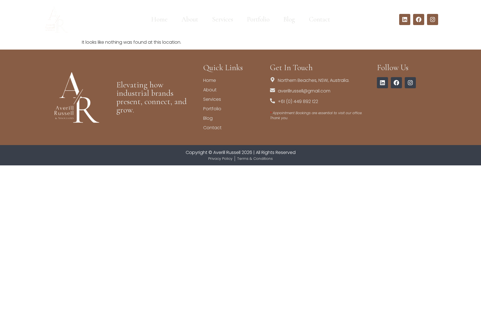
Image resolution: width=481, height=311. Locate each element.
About (189, 19)
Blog (289, 19)
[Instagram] (432, 19)
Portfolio (258, 19)
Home (159, 19)
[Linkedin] (404, 19)
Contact (319, 19)
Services (222, 19)
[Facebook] (418, 19)
